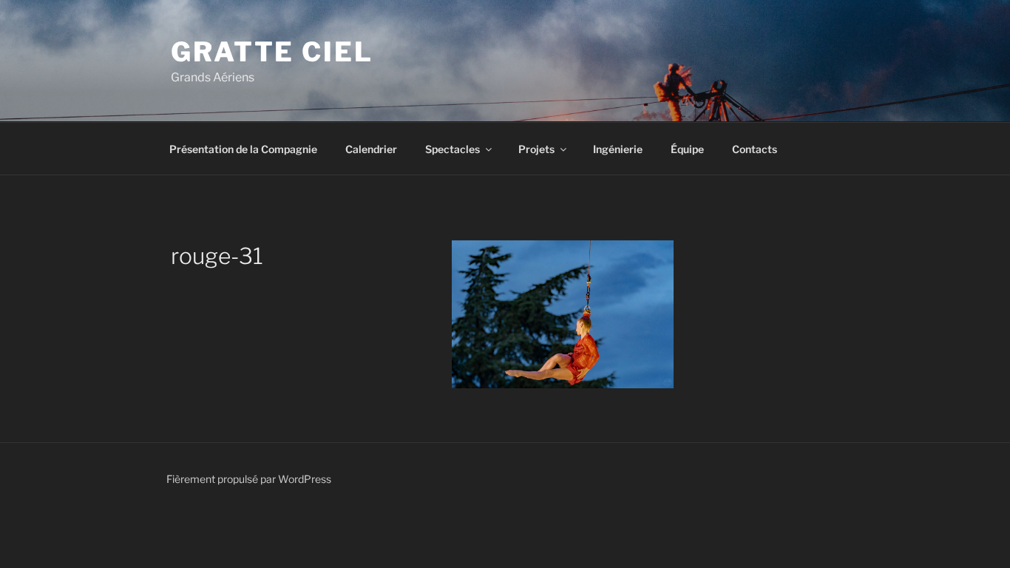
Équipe (687, 149)
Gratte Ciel (272, 52)
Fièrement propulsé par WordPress (248, 479)
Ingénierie (618, 149)
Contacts (754, 149)
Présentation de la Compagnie (243, 149)
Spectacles (452, 149)
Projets (536, 149)
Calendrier (371, 149)
